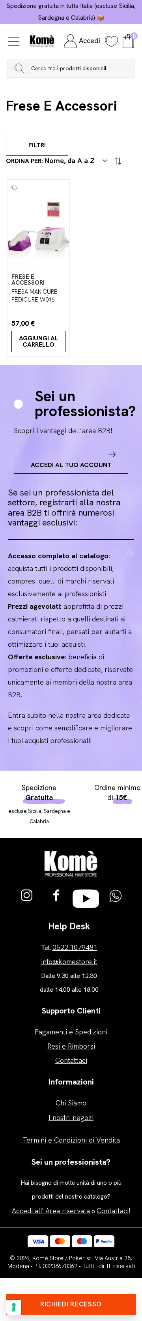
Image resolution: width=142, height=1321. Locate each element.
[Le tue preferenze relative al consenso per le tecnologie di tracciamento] (13, 1307)
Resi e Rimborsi (71, 1046)
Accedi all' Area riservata (51, 1210)
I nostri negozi (71, 1117)
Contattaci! (113, 1210)
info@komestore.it (69, 961)
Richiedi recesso (71, 1304)
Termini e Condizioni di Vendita (71, 1140)
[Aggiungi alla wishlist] (12, 184)
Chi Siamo (71, 1102)
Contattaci (71, 1060)
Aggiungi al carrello (38, 341)
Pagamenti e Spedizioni (71, 1031)
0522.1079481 (74, 947)
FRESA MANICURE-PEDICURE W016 (35, 296)
